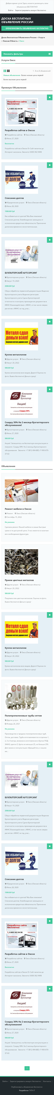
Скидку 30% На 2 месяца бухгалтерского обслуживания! (27, 424)
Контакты (47, 1081)
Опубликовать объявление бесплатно (27, 28)
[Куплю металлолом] (27, 336)
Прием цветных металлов (19, 580)
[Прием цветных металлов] (27, 562)
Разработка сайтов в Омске (20, 130)
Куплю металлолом (15, 354)
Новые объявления (11, 75)
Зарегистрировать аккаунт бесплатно (30, 10)
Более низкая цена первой (32, 75)
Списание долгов (14, 198)
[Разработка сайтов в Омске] (27, 112)
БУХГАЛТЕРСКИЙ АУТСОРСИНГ (21, 272)
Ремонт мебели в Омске (18, 508)
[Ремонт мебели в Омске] (27, 491)
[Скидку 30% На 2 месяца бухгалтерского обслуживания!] (27, 404)
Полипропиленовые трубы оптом (23, 715)
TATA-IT (32, 1090)
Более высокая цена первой (14, 79)
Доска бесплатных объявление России (17, 20)
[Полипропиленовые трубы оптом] (27, 697)
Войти (10, 10)
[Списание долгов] (27, 180)
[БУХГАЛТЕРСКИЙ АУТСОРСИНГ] (27, 254)
